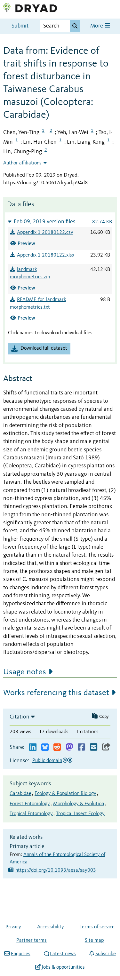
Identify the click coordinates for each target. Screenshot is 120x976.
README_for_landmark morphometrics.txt (38, 303)
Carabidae (20, 793)
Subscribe (105, 953)
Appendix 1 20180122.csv (45, 232)
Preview (26, 243)
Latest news (63, 953)
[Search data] (75, 26)
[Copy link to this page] (106, 747)
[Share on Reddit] (57, 747)
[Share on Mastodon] (69, 747)
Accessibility (50, 927)
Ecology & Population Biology (65, 793)
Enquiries (20, 953)
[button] (60, 221)
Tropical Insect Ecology (80, 813)
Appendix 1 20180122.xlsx (45, 255)
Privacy (13, 927)
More (97, 26)
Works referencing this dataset (56, 693)
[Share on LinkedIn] (32, 747)
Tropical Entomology (31, 813)
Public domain (47, 760)
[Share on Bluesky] (45, 747)
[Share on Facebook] (81, 747)
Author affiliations (22, 163)
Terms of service (97, 927)
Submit (20, 26)
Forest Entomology (30, 803)
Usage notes (24, 672)
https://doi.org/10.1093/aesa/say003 (55, 870)
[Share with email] (93, 747)
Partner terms (31, 940)
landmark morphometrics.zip (30, 273)
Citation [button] (19, 717)
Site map (94, 940)
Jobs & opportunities (63, 967)
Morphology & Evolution (78, 803)
